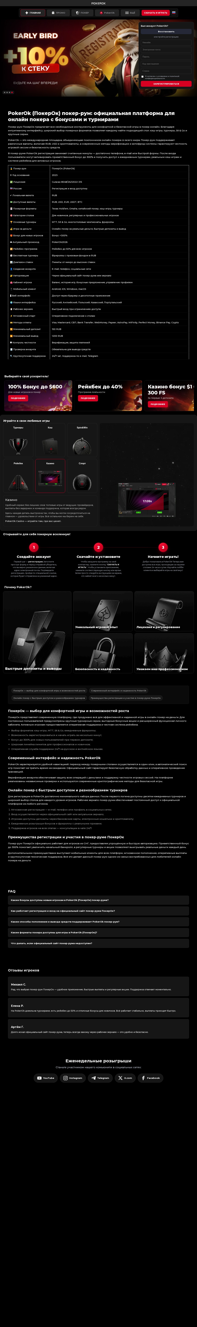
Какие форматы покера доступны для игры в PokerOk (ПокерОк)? (54, 932)
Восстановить (166, 31)
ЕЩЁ (132, 12)
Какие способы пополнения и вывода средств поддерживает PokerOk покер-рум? (65, 921)
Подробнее (18, 398)
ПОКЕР (85, 12)
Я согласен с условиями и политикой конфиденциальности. (162, 77)
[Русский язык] (174, 12)
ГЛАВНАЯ (35, 12)
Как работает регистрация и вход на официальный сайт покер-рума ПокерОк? (63, 910)
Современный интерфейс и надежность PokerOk (118, 690)
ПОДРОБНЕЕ (158, 404)
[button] (4, 92)
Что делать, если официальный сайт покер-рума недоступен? (51, 943)
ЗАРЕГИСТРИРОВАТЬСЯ (166, 84)
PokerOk (109, 12)
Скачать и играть (155, 12)
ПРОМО (60, 12)
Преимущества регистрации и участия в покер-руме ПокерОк (126, 698)
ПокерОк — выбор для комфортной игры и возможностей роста (49, 690)
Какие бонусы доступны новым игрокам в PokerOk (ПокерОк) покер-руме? (60, 900)
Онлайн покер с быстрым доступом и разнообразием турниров (49, 698)
